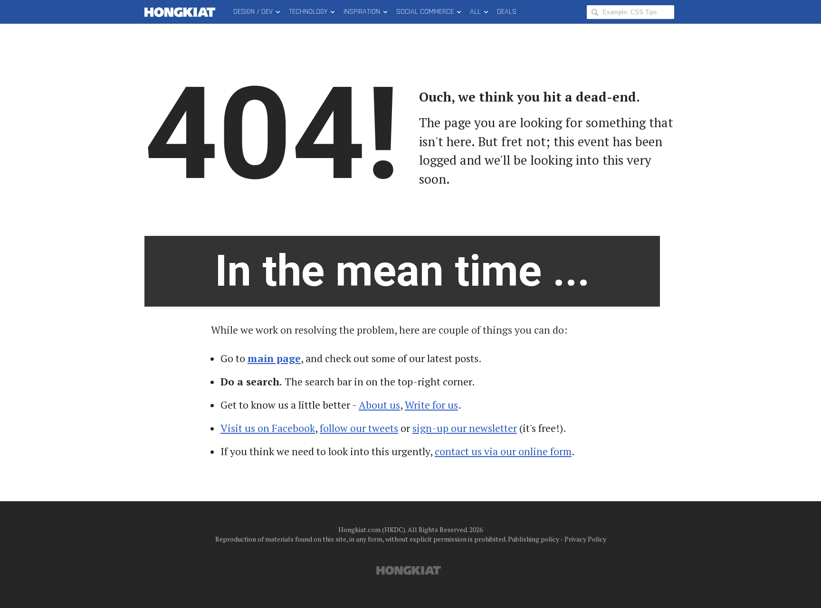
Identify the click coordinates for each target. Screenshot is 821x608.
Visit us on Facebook (267, 428)
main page (274, 358)
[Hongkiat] (181, 12)
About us (379, 405)
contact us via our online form (503, 451)
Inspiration (362, 12)
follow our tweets (359, 428)
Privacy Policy (585, 538)
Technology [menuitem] (308, 12)
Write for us (431, 405)
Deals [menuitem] (506, 12)
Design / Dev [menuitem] (253, 12)
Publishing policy (533, 538)
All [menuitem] (475, 12)
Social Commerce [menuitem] (425, 12)
